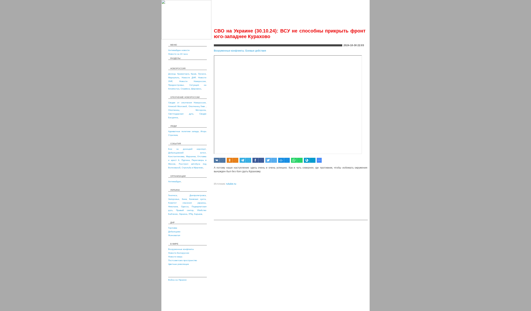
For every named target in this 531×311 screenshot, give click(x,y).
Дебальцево (174, 231)
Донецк (171, 74)
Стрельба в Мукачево (192, 167)
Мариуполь (173, 77)
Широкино (196, 89)
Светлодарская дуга (180, 114)
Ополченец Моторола (187, 110)
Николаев (173, 206)
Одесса (185, 206)
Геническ (172, 195)
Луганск (202, 74)
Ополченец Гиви (197, 106)
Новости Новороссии (192, 81)
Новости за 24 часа (178, 54)
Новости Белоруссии (178, 253)
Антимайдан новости (179, 50)
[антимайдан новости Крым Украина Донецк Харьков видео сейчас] (186, 38)
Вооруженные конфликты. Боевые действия (240, 50)
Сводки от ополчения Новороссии (187, 102)
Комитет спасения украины (187, 203)
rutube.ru (231, 183)
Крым (193, 74)
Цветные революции (178, 264)
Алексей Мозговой (177, 106)
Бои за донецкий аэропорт (187, 149)
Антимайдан (174, 181)
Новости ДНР (189, 77)
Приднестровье (176, 85)
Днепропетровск (198, 195)
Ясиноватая (174, 235)
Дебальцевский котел (187, 153)
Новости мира (175, 257)
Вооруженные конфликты (181, 249)
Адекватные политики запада (183, 131)
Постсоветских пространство (182, 260)
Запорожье (173, 199)
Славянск (185, 89)
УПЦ (191, 214)
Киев (184, 199)
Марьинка (191, 156)
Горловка (172, 228)
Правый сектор (184, 210)
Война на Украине (177, 280)
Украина (183, 214)
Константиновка (176, 156)
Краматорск (183, 74)
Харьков (198, 214)
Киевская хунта (197, 199)
